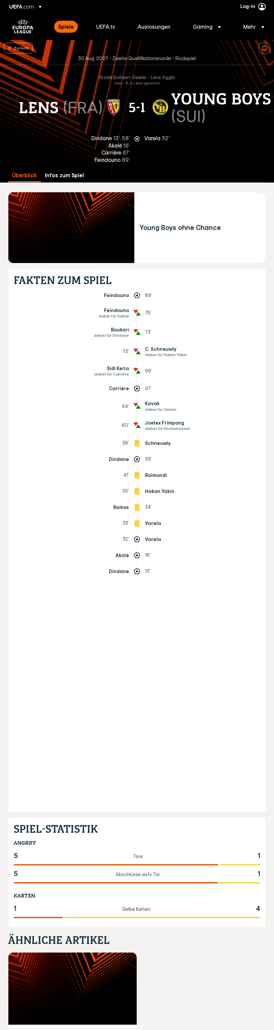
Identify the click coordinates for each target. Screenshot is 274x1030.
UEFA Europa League (23, 26)
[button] (206, 26)
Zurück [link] (21, 47)
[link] (66, 26)
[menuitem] (69, 26)
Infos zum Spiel (64, 175)
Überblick (24, 175)
